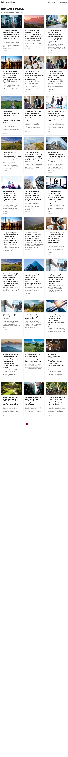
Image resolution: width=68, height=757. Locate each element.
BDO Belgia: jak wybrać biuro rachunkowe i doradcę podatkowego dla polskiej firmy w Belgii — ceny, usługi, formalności (33, 358)
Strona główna (63, 2)
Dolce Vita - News (8, 2)
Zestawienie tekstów (52, 2)
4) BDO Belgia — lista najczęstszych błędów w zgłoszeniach (33, 317)
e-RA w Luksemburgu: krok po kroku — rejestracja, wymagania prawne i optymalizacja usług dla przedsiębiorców (56, 400)
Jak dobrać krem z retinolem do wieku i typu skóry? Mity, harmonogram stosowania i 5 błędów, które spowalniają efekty (33, 236)
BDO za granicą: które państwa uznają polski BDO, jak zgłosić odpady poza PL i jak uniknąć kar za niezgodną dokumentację (33, 34)
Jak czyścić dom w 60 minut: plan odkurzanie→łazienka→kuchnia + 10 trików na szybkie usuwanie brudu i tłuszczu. (13, 156)
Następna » (38, 423)
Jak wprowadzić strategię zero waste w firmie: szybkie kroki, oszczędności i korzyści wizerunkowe (33, 400)
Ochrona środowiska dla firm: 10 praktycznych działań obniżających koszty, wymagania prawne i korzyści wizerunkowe (11, 400)
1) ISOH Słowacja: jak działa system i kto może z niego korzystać (11, 317)
